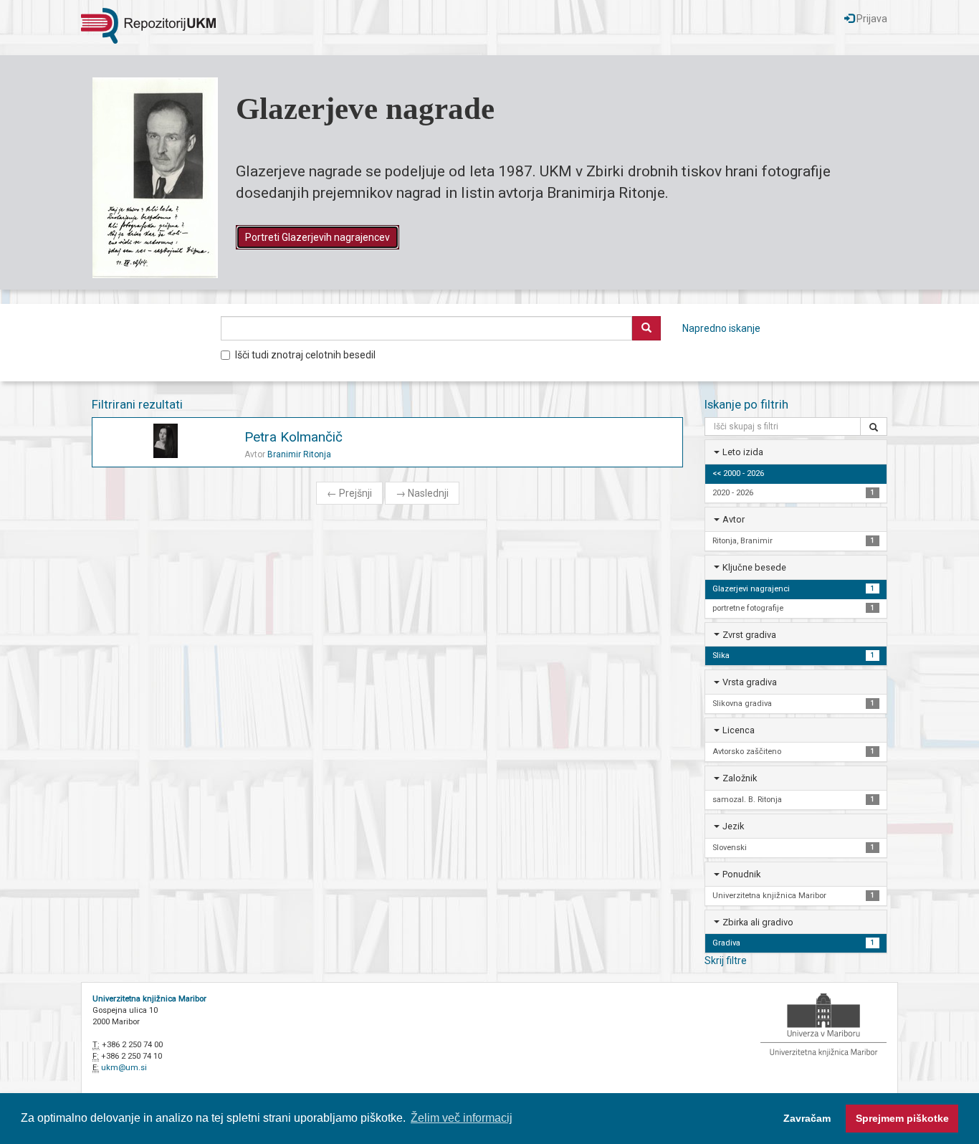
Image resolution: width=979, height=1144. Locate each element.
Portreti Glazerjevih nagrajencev (317, 237)
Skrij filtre (726, 960)
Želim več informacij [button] (461, 1118)
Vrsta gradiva (749, 682)
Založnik (739, 778)
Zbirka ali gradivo (757, 922)
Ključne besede (754, 567)
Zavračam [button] (807, 1118)
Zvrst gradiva (749, 634)
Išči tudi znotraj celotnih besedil (305, 355)
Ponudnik (741, 874)
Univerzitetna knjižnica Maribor (149, 999)
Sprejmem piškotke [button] (902, 1118)
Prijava (870, 18)
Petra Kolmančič (293, 437)
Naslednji (422, 493)
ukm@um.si (124, 1067)
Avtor (733, 519)
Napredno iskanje (721, 328)
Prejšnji (349, 493)
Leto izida (742, 452)
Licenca (738, 730)
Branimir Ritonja (299, 454)
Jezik (733, 826)
